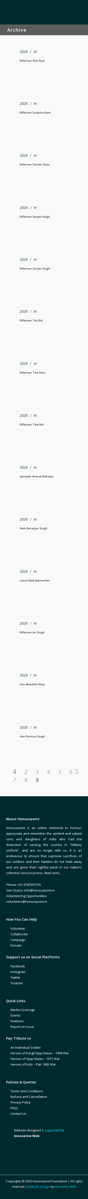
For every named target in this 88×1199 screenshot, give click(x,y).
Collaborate (19, 934)
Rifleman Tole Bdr (32, 424)
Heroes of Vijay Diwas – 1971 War (35, 1059)
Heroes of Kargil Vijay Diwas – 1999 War (40, 1053)
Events (16, 1015)
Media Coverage (23, 1010)
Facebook (18, 966)
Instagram (18, 972)
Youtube (17, 983)
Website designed (27, 1130)
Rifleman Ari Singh (32, 632)
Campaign (18, 940)
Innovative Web (65, 1187)
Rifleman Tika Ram (32, 372)
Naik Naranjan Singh (33, 528)
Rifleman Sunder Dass (35, 164)
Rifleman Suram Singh (35, 268)
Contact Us (18, 1113)
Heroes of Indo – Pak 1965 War (33, 1064)
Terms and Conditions (27, 1091)
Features (17, 1021)
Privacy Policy (21, 1102)
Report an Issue (22, 1026)
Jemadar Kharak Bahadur (37, 476)
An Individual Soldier (26, 1047)
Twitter (16, 977)
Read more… (52, 873)
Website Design (39, 1187)
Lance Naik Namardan (35, 580)
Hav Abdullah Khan (32, 684)
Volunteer (18, 928)
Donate (16, 945)
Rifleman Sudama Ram (35, 112)
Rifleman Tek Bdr (31, 320)
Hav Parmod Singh (32, 736)
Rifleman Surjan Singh (35, 216)
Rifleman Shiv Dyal (32, 60)
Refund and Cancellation (29, 1096)
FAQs (14, 1108)
